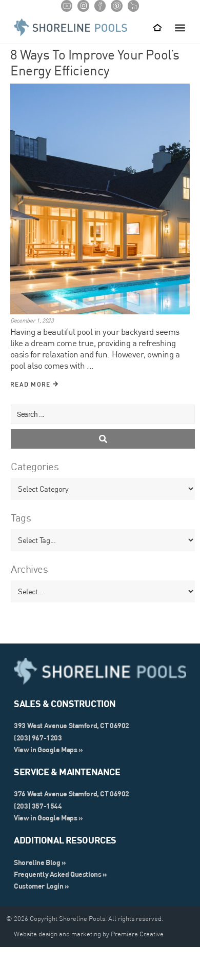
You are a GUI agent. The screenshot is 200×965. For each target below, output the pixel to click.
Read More (31, 384)
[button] (180, 27)
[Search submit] (103, 439)
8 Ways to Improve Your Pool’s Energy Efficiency (94, 62)
